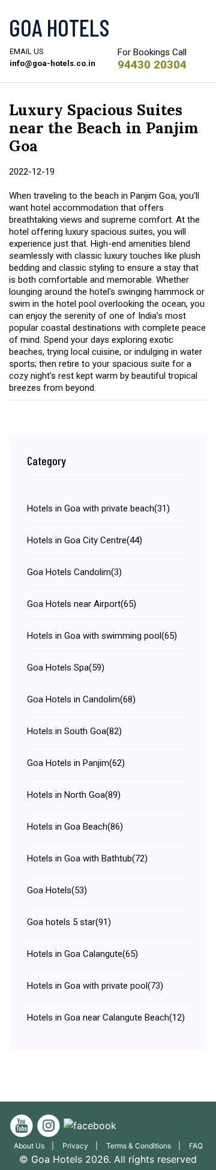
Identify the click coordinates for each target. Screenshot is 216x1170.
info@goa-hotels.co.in (52, 63)
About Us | (36, 1145)
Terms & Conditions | (146, 1145)
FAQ (196, 1145)
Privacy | (82, 1145)
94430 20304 (152, 64)
